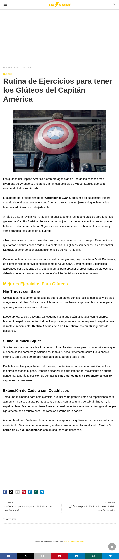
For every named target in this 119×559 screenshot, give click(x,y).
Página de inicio (11, 67)
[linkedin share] (30, 492)
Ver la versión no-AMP (74, 542)
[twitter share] (11, 492)
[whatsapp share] (36, 492)
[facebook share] (5, 492)
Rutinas (27, 67)
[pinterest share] (24, 492)
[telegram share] (42, 492)
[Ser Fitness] (59, 4)
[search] (114, 5)
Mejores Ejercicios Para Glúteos (35, 284)
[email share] (17, 492)
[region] (59, 36)
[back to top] (112, 546)
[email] (42, 556)
